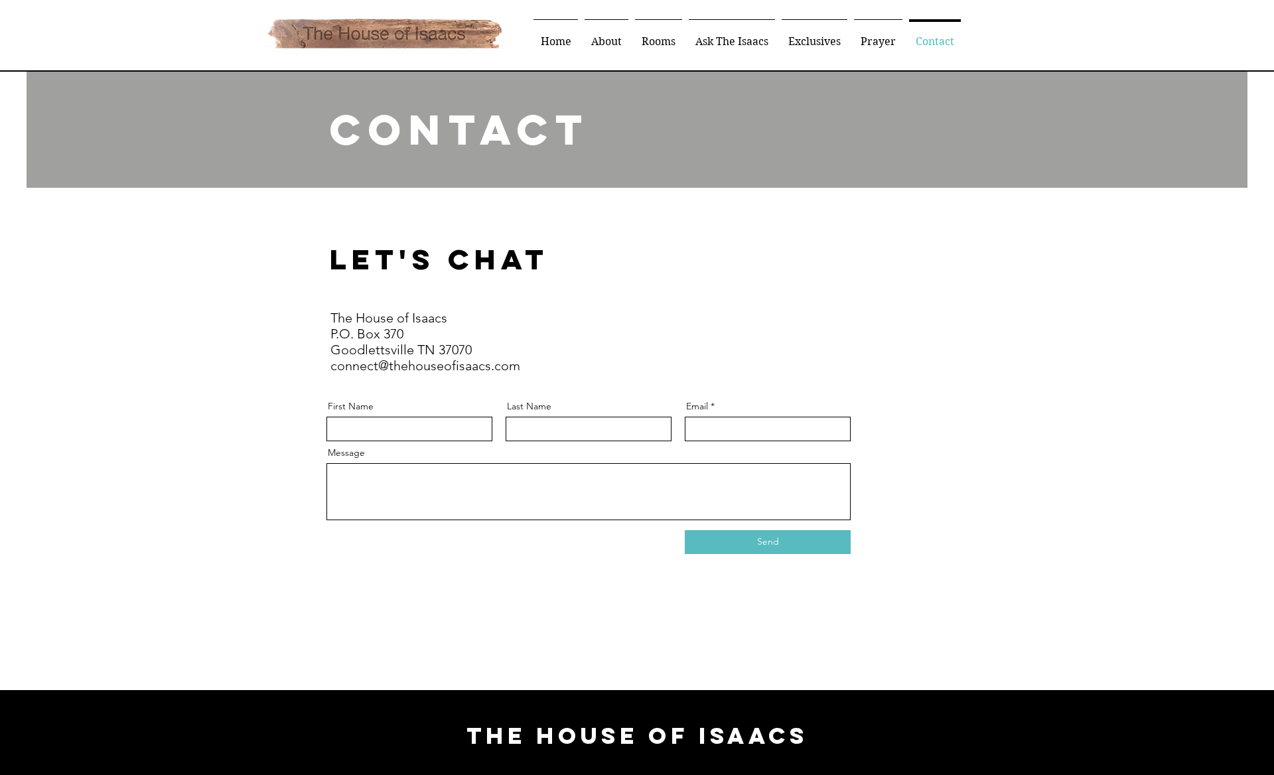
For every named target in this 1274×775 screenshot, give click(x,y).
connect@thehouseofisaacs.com (425, 366)
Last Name (529, 406)
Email (697, 406)
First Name (351, 406)
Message (346, 452)
